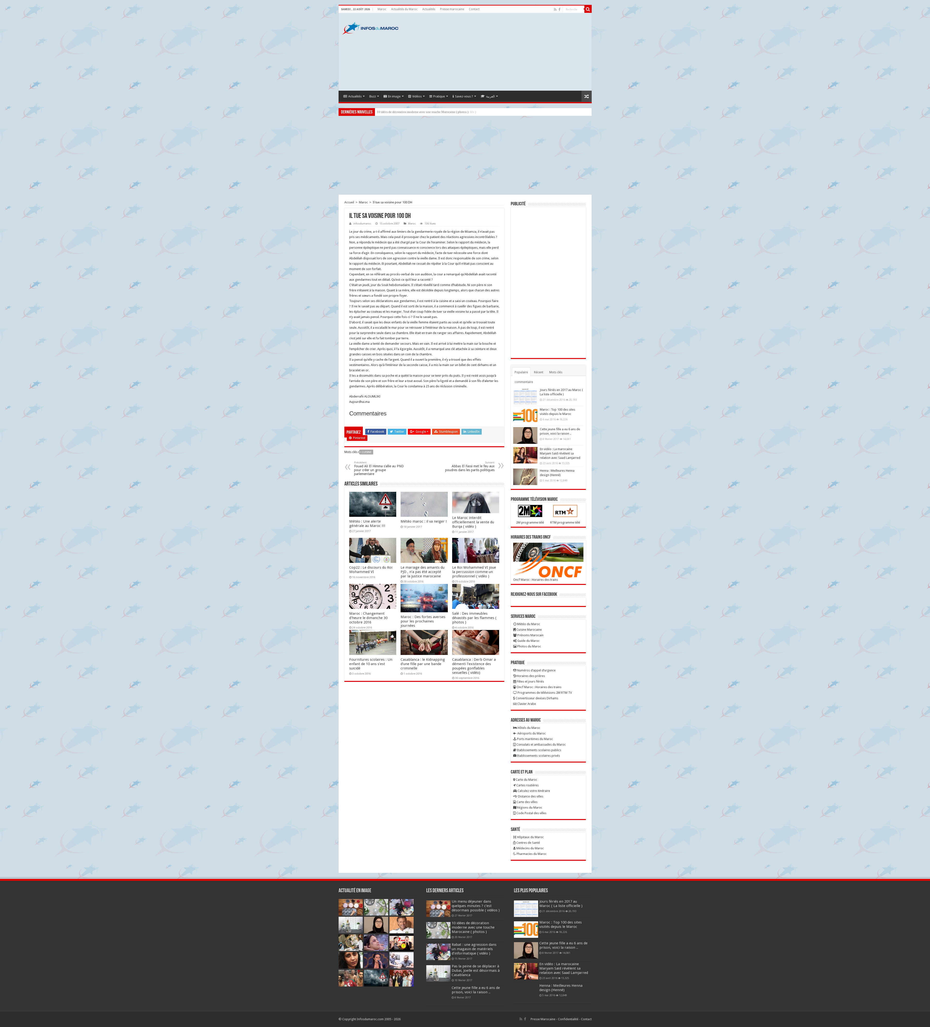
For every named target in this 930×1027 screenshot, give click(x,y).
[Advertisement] (500, 52)
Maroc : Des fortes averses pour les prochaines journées (423, 621)
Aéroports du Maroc (531, 733)
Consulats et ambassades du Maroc (541, 744)
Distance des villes (530, 796)
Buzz (372, 96)
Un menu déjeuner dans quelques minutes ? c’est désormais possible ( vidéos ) (476, 905)
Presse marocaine (452, 9)
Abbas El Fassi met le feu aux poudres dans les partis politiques (470, 466)
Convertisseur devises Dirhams (536, 698)
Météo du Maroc (528, 624)
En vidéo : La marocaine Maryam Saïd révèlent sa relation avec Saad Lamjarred (560, 453)
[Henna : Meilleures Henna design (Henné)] (525, 477)
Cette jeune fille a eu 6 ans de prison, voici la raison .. (476, 990)
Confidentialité (568, 1019)
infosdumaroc (362, 223)
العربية (490, 96)
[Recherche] (588, 9)
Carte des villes (526, 802)
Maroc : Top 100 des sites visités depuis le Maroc (560, 924)
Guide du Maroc (528, 641)
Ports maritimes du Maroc (534, 739)
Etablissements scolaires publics (538, 750)
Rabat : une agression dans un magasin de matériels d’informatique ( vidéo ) (426, 112)
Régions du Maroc (529, 807)
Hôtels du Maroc (528, 728)
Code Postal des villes (531, 813)
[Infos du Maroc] (370, 27)
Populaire (521, 372)
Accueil (349, 202)
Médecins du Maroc (530, 848)
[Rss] (555, 9)
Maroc (382, 9)
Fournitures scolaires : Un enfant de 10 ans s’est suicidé (370, 663)
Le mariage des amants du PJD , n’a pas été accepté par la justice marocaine (422, 571)
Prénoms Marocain (530, 635)
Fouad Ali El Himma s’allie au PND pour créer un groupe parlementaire (379, 468)
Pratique (439, 96)
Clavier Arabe (526, 704)
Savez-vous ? (464, 96)
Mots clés (555, 372)
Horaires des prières (530, 676)
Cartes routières (527, 785)
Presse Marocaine (543, 1019)
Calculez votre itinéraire (533, 791)
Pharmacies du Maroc (531, 854)
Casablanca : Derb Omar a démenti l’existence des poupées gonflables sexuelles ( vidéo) (474, 666)
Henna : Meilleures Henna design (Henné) (560, 987)
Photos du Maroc (529, 646)
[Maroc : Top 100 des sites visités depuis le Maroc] (525, 415)
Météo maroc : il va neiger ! (424, 521)
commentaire (524, 382)
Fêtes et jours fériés (530, 681)
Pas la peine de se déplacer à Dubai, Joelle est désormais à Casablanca (476, 970)
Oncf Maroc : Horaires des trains (535, 579)
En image (394, 96)
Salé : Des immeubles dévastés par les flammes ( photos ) (474, 617)
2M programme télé (530, 522)
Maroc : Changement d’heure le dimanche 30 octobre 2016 (368, 617)
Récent (538, 372)
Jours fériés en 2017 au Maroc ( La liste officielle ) (560, 903)
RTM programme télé (565, 522)
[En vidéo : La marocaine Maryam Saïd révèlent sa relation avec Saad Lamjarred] (525, 455)
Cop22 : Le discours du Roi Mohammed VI (370, 569)
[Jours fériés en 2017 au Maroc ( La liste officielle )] (525, 396)
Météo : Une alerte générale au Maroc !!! (367, 523)
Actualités (428, 9)
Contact (474, 9)
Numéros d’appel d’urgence (536, 670)
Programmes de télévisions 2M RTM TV (544, 692)
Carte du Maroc (526, 779)
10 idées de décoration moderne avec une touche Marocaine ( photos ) (473, 927)
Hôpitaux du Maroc (530, 837)
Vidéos (417, 96)
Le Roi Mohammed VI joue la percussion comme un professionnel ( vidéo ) (474, 571)
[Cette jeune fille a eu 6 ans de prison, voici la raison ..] (525, 435)
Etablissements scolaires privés (538, 755)
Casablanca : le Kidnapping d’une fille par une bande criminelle (423, 663)
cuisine (367, 452)
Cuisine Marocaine (529, 629)
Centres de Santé (528, 842)
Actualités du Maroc (404, 9)
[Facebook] (559, 9)
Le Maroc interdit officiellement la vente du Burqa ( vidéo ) (473, 522)
